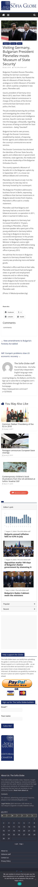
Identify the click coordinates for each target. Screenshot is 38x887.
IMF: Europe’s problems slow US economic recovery (15, 355)
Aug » (21, 844)
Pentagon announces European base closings (18, 451)
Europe (13, 43)
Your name (5, 716)
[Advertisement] (19, 632)
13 (24, 827)
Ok (19, 884)
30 (4, 838)
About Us (4, 851)
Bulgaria (6, 43)
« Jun (16, 844)
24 (9, 835)
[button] (19, 507)
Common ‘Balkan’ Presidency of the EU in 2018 (18, 425)
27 (24, 835)
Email (4, 707)
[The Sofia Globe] (3, 15)
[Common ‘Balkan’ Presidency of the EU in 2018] (15, 408)
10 (9, 827)
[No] (35, 879)
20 (24, 831)
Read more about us (21, 790)
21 (29, 831)
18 (14, 831)
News (19, 43)
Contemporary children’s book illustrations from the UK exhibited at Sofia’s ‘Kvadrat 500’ (18, 478)
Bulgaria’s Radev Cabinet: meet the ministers (16, 594)
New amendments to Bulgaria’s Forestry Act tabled (16, 342)
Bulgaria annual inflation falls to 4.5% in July (16, 535)
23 (4, 835)
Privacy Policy (6, 861)
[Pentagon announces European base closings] (15, 435)
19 (19, 831)
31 (9, 838)
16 (4, 831)
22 (34, 831)
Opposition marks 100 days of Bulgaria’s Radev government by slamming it (17, 564)
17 (9, 831)
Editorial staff (6, 854)
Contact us (5, 858)
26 (19, 835)
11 (14, 827)
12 (19, 827)
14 (29, 827)
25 (14, 835)
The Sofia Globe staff (20, 67)
